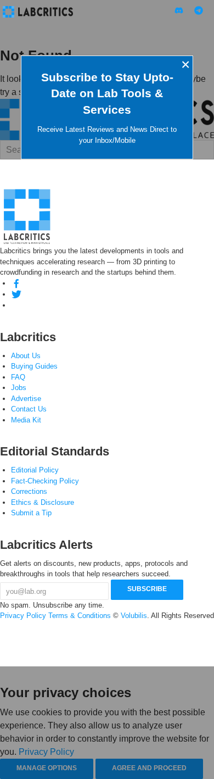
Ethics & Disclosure (42, 502)
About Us (26, 356)
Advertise (26, 398)
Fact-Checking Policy (45, 481)
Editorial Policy (35, 470)
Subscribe (147, 589)
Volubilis (134, 615)
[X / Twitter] (16, 294)
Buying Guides (34, 366)
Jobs (18, 387)
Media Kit (26, 420)
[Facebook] (16, 283)
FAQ (18, 377)
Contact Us (29, 409)
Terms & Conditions (79, 615)
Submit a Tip (31, 513)
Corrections (29, 491)
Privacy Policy (23, 615)
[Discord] (16, 305)
